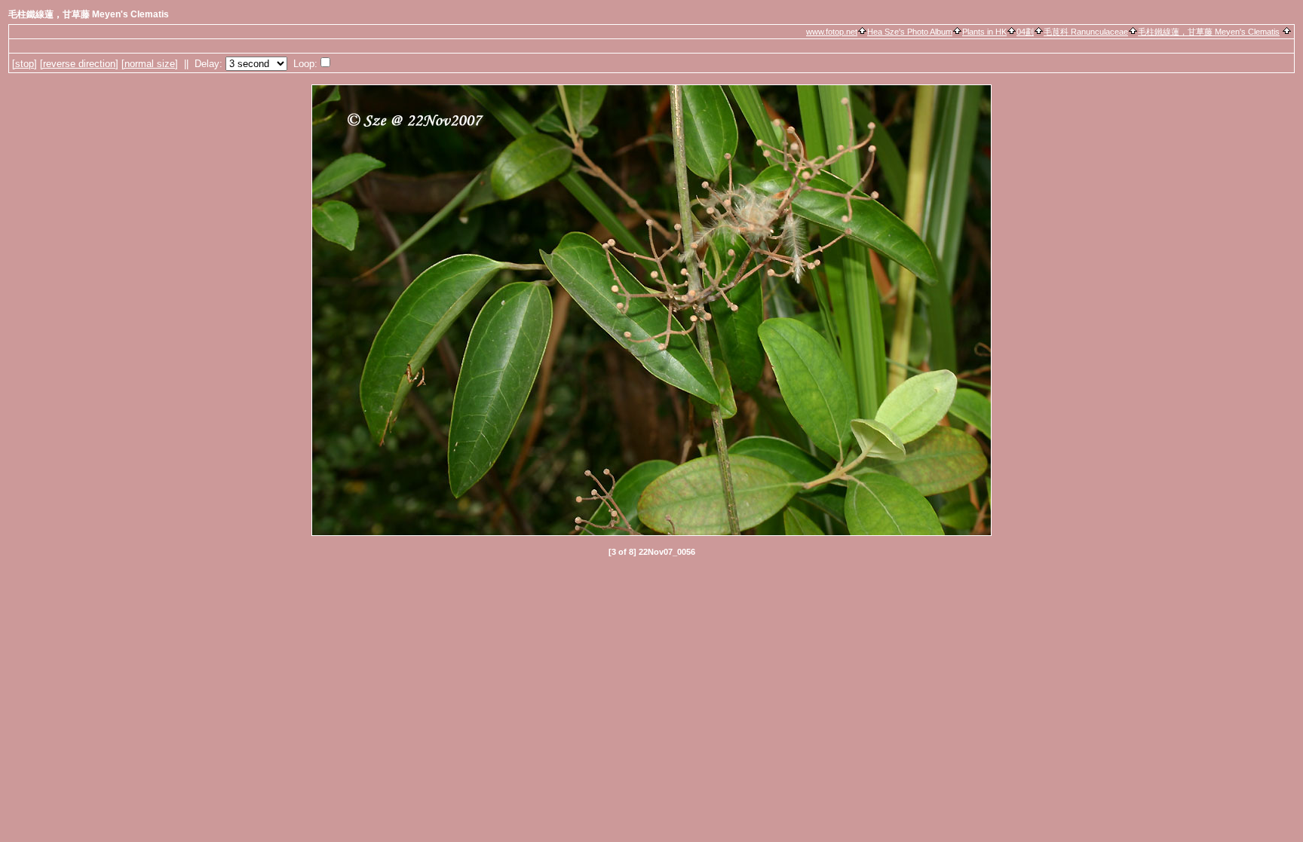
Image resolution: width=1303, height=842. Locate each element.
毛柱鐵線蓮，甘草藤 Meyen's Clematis (1209, 31)
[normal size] (149, 63)
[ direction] (79, 63)
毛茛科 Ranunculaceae (1086, 31)
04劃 (1025, 31)
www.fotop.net (831, 31)
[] (24, 63)
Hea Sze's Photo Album (909, 31)
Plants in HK (984, 31)
